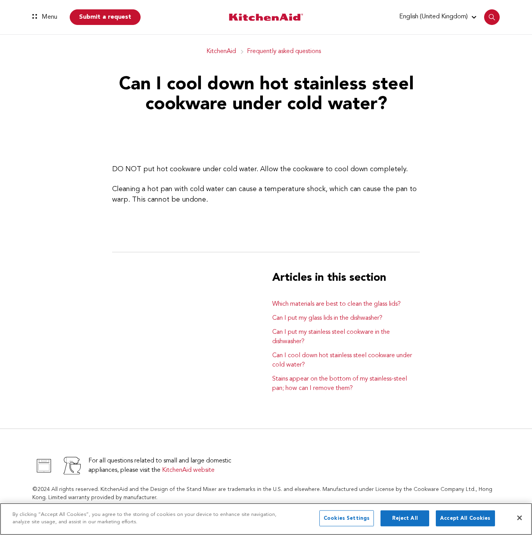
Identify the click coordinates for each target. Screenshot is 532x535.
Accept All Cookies (465, 518)
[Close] (519, 517)
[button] (439, 17)
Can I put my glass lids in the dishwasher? (327, 318)
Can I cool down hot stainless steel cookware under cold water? (342, 360)
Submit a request (105, 17)
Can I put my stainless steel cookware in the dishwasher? (331, 337)
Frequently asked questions (284, 51)
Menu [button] (48, 17)
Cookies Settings (347, 518)
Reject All (405, 518)
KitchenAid (221, 51)
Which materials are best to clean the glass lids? (336, 304)
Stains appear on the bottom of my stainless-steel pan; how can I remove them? (339, 384)
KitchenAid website (188, 470)
